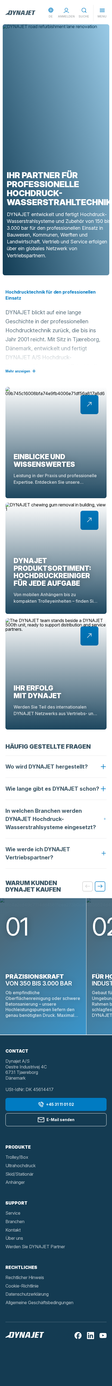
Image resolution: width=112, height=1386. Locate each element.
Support (16, 1203)
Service (12, 1213)
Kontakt (13, 1230)
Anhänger (15, 1182)
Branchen (14, 1221)
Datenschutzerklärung (27, 1294)
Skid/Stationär (19, 1174)
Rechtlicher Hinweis (24, 1277)
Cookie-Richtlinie (22, 1286)
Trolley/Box (16, 1157)
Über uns (14, 1238)
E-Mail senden (60, 1119)
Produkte (18, 1147)
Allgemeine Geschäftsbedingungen (39, 1302)
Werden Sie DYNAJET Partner (35, 1246)
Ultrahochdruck (20, 1165)
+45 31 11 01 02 (60, 1104)
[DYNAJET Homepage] (20, 13)
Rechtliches (21, 1267)
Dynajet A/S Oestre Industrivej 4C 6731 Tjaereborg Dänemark (26, 1069)
